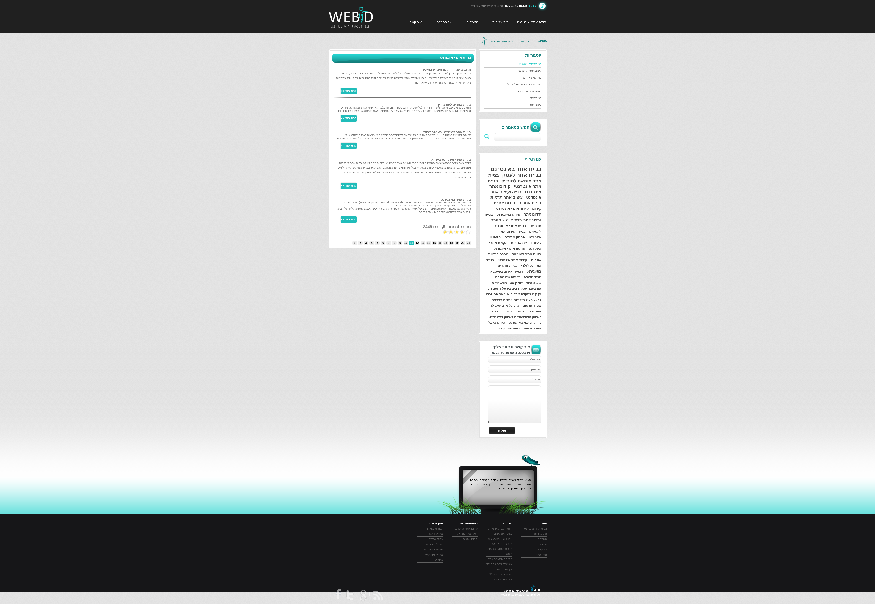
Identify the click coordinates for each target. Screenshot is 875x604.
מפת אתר (541, 554)
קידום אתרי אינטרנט (529, 91)
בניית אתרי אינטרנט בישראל (450, 159)
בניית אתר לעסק (521, 175)
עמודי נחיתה (436, 539)
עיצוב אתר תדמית (506, 197)
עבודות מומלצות (434, 528)
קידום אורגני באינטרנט (525, 322)
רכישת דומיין (498, 283)
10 (405, 243)
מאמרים (472, 22)
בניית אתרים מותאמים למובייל (524, 84)
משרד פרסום (532, 305)
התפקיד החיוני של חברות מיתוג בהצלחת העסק (499, 549)
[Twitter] (350, 596)
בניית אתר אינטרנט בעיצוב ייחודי (447, 132)
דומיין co (516, 283)
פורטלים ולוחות (434, 544)
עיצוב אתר (535, 105)
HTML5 (495, 237)
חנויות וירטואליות (433, 549)
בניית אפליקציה (509, 328)
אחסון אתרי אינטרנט (509, 248)
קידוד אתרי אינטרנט (512, 209)
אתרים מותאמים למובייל (433, 557)
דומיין (519, 271)
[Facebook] (338, 596)
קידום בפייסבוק (501, 271)
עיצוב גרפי (533, 283)
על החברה (444, 22)
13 (423, 243)
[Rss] (378, 595)
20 (462, 243)
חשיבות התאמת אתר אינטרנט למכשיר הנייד (499, 562)
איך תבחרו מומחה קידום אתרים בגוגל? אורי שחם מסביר (500, 574)
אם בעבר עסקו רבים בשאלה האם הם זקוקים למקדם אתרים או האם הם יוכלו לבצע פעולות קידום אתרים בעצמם (513, 294)
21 (468, 243)
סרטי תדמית (532, 277)
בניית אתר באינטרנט (516, 169)
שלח (502, 430)
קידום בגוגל (496, 322)
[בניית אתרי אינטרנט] (351, 15)
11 (411, 243)
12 (417, 243)
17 (445, 243)
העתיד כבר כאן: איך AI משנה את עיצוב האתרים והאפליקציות (499, 533)
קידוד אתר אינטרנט (512, 260)
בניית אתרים (529, 203)
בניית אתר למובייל (526, 254)
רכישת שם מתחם (507, 277)
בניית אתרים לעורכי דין (454, 105)
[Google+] (365, 596)
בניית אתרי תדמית (531, 77)
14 (428, 243)
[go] (487, 136)
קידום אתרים (503, 203)
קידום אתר (532, 214)
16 (440, 243)
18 (451, 243)
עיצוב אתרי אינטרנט (529, 70)
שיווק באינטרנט (508, 214)
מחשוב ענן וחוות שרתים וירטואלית (446, 69)
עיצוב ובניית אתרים (526, 243)
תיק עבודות (500, 22)
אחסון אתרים (514, 237)
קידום (536, 209)
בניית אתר (535, 98)
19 (457, 243)
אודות (543, 544)
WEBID (542, 41)
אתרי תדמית (532, 328)
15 (434, 243)
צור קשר (416, 22)
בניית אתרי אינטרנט (349, 25)
